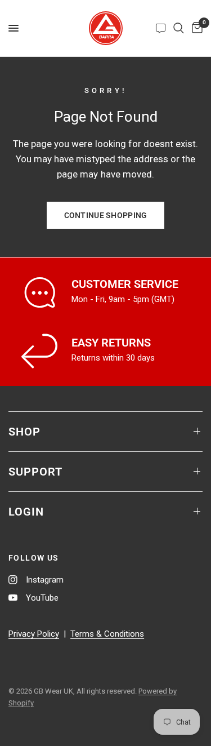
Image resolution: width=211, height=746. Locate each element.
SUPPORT (35, 471)
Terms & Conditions (107, 634)
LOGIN (26, 511)
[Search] (178, 28)
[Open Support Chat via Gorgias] (160, 28)
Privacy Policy (33, 634)
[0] (195, 28)
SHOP (24, 431)
